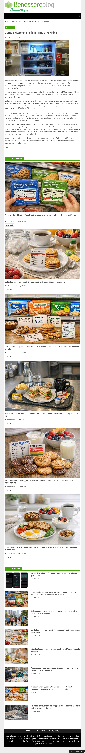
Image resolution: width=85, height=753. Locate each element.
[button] (79, 16)
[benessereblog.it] (29, 6)
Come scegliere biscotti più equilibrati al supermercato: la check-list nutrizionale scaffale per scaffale (53, 593)
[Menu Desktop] (7, 16)
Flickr (12, 147)
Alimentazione (9, 28)
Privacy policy (54, 730)
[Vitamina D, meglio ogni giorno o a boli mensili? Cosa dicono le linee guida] (16, 656)
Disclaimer (41, 730)
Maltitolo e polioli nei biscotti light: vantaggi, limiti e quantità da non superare (35, 282)
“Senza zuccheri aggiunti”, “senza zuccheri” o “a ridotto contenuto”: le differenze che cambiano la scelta (52, 688)
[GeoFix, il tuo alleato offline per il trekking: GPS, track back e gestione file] (16, 580)
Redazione (30, 730)
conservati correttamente (18, 83)
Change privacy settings (77, 751)
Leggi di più (9, 225)
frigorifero (37, 81)
